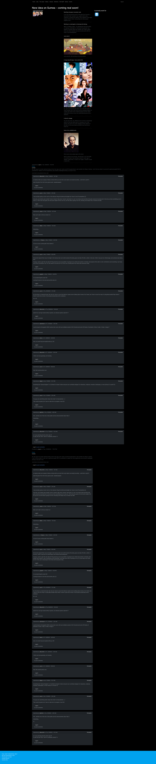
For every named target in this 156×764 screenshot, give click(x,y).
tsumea (33, 167)
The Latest (41, 1)
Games (66, 1)
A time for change (68, 118)
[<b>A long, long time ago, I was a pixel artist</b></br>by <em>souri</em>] (35, 13)
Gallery (47, 1)
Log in (122, 1)
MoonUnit (42, 176)
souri (40, 164)
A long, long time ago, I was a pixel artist (73, 60)
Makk (41, 225)
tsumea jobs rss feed (7, 757)
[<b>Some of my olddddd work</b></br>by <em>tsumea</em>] (40, 13)
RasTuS (41, 412)
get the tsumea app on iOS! (8, 755)
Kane (41, 338)
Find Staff (61, 1)
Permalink (120, 176)
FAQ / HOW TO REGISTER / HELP (9, 754)
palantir (41, 274)
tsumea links (5, 759)
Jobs (37, 1)
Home (33, 1)
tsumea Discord (5, 758)
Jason (41, 211)
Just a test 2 (67, 36)
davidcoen (42, 323)
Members (56, 1)
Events (70, 1)
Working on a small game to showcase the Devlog (75, 24)
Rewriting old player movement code (72, 12)
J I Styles (42, 240)
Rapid (41, 381)
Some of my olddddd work (70, 130)
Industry (51, 1)
